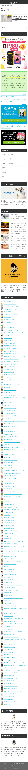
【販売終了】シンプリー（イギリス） (13, 655)
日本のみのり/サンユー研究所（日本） (13, 561)
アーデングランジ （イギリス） (11, 330)
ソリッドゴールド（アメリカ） (11, 649)
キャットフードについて (8, 154)
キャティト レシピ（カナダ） (11, 387)
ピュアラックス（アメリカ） (10, 603)
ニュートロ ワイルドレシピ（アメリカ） (13, 691)
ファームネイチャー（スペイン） (11, 429)
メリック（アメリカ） (9, 522)
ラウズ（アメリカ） (8, 616)
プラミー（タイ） (8, 595)
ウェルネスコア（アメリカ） (10, 686)
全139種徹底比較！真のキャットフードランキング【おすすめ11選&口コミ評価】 (19, 225)
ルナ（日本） (7, 515)
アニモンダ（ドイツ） (9, 327)
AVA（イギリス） (8, 338)
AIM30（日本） (7, 317)
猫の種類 (16, 763)
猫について (5, 172)
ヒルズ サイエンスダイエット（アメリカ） (14, 631)
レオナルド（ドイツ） (9, 504)
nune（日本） (7, 566)
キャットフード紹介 (7, 159)
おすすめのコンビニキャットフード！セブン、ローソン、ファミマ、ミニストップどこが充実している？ (14, 239)
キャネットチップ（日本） (10, 374)
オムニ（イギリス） (8, 577)
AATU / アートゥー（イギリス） (11, 306)
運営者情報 (14, 765)
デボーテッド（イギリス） (10, 408)
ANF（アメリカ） (8, 325)
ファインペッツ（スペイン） (10, 436)
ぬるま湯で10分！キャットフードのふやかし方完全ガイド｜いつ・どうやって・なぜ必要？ (14, 217)
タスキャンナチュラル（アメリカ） (12, 675)
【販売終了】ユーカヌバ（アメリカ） (13, 426)
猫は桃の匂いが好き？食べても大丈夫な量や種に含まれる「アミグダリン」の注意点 (19, 246)
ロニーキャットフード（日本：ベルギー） (14, 623)
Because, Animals (8, 467)
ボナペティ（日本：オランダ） (11, 359)
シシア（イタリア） (8, 629)
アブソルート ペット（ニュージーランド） (14, 309)
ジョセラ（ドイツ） (8, 488)
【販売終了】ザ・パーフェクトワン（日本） (14, 662)
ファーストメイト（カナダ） (10, 439)
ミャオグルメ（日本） (9, 525)
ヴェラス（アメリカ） (9, 680)
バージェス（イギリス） (9, 369)
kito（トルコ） (7, 499)
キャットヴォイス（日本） (10, 390)
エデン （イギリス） (9, 418)
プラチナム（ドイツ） (9, 592)
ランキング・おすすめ (8, 163)
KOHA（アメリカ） (8, 501)
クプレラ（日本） (8, 402)
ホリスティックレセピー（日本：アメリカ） (14, 470)
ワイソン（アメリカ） (9, 696)
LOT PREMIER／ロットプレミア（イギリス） (15, 509)
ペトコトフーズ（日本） (9, 587)
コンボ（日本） (7, 392)
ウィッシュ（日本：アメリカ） (11, 693)
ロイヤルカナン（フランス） (10, 626)
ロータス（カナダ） (8, 512)
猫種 (3, 176)
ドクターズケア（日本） (9, 410)
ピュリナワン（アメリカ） (10, 605)
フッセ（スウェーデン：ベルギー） (12, 473)
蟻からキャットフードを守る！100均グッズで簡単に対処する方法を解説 (18, 231)
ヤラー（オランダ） (8, 699)
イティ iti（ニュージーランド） (11, 481)
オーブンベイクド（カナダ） (10, 582)
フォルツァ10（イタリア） (10, 444)
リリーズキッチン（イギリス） (11, 507)
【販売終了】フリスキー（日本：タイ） (13, 447)
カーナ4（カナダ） (8, 377)
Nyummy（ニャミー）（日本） (11, 574)
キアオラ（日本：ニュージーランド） (13, 494)
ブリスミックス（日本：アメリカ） (12, 353)
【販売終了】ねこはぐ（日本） (11, 556)
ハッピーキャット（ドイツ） (10, 465)
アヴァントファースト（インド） (11, 340)
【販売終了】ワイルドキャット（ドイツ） (14, 688)
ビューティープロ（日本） (10, 351)
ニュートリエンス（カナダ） (10, 569)
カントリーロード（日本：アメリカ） (13, 395)
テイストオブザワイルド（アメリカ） (13, 660)
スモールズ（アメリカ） (9, 647)
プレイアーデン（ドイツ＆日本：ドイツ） (14, 590)
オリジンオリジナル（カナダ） (11, 579)
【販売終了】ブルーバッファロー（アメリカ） (15, 356)
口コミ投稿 (21, 763)
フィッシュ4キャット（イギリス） (12, 442)
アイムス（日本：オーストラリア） (12, 475)
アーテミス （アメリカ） (10, 335)
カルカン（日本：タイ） (9, 491)
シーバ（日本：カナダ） (9, 644)
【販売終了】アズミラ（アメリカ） (12, 345)
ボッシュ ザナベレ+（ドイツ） (11, 361)
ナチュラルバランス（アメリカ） (11, 538)
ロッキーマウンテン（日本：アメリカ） (13, 621)
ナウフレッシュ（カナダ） (10, 564)
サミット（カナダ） (8, 652)
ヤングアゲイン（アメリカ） (10, 701)
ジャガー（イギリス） (9, 483)
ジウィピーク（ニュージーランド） (12, 704)
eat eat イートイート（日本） (11, 415)
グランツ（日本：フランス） (10, 460)
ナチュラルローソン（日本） (10, 543)
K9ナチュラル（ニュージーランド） (12, 434)
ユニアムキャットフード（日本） (11, 678)
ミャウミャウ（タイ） (9, 528)
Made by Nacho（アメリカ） (11, 536)
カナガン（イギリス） (9, 372)
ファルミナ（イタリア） (9, 431)
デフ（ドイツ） (7, 405)
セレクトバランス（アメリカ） (11, 637)
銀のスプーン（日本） (9, 454)
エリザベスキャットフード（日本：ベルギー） (15, 421)
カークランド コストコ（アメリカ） (12, 496)
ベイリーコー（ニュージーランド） (12, 348)
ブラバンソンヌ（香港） (9, 366)
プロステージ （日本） (9, 600)
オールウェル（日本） (9, 319)
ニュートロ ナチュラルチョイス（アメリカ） (14, 541)
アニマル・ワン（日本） (9, 657)
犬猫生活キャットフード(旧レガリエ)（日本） (14, 618)
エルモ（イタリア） (8, 423)
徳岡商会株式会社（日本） (10, 486)
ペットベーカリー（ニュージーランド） (13, 585)
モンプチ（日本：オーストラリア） (12, 533)
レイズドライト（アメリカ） (10, 613)
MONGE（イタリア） (9, 683)
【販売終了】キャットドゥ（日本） (12, 384)
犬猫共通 (4, 167)
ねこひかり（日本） (8, 558)
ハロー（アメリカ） (8, 462)
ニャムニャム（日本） (9, 571)
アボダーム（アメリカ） (9, 343)
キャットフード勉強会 (13, 768)
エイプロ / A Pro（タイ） (10, 304)
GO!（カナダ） (7, 457)
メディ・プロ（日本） (9, 520)
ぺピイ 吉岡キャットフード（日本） (12, 670)
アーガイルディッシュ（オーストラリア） (14, 332)
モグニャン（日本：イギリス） (11, 530)
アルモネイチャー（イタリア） (11, 322)
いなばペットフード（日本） (10, 478)
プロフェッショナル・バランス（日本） (13, 598)
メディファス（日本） (9, 517)
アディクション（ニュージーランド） (13, 314)
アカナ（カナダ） (8, 311)
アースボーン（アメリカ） (10, 413)
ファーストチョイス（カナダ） (11, 301)
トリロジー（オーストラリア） (11, 672)
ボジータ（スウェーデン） (10, 364)
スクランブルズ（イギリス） (10, 634)
